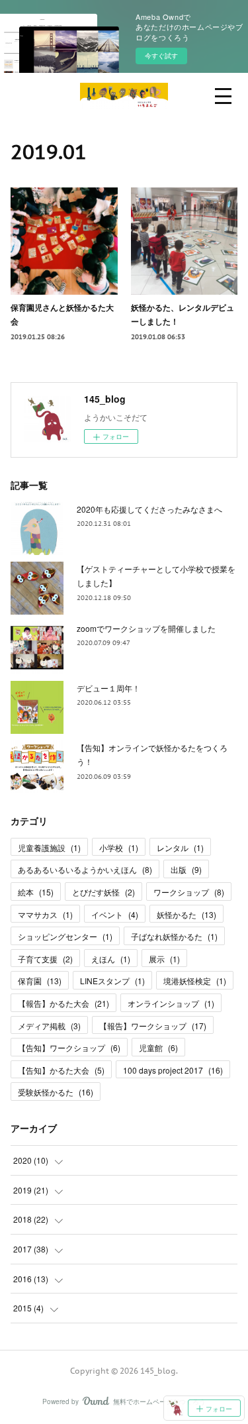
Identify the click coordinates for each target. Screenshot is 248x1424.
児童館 (158, 1047)
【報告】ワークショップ (152, 1025)
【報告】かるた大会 (63, 1003)
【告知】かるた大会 (61, 1070)
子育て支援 (45, 958)
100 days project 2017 (173, 1070)
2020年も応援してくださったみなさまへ (149, 509)
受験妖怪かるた (55, 1091)
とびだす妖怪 (103, 891)
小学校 (118, 847)
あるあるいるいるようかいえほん (85, 869)
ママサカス (45, 914)
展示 (164, 958)
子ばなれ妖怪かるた (174, 936)
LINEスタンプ (112, 980)
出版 (186, 869)
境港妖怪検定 (194, 980)
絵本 (36, 891)
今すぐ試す (161, 55)
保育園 (40, 980)
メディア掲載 (49, 1025)
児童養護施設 (49, 847)
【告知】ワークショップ (69, 1047)
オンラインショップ (171, 1003)
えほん (110, 958)
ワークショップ (188, 891)
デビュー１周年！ (108, 687)
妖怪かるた (186, 914)
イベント (114, 914)
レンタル (180, 847)
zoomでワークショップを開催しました (146, 628)
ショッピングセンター (65, 936)
